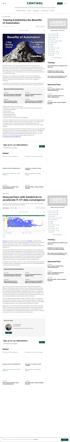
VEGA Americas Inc (52, 51)
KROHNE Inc (50, 39)
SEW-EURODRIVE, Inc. (53, 48)
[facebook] (19, 30)
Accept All (64, 439)
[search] (5, 3)
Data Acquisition (45, 10)
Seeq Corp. (5, 240)
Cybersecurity (36, 10)
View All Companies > (57, 57)
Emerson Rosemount (52, 33)
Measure (52, 10)
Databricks (29, 240)
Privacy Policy (35, 439)
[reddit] (25, 30)
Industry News (6, 193)
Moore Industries (51, 42)
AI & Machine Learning (20, 10)
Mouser (49, 44)
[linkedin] (21, 30)
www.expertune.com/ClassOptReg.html (12, 136)
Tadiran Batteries (51, 49)
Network (29, 10)
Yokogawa (50, 55)
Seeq (16, 207)
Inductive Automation (52, 37)
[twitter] (23, 30)
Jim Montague (6, 207)
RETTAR (49, 46)
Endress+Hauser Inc (52, 35)
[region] (35, 440)
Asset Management (6, 16)
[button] (3, 3)
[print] (44, 30)
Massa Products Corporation (54, 41)
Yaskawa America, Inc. (52, 53)
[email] (27, 30)
